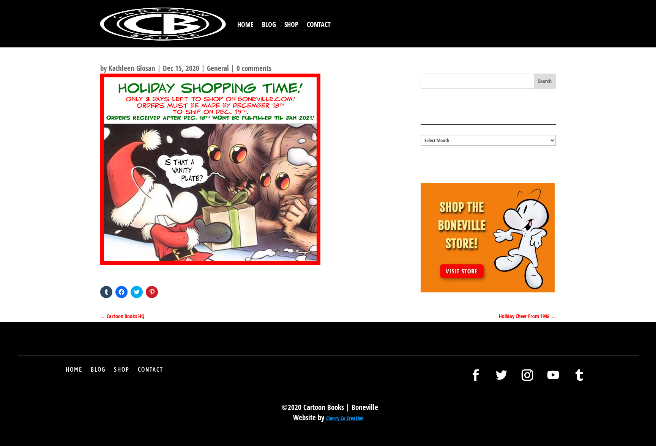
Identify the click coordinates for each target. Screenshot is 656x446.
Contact (319, 24)
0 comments (254, 68)
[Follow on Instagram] (527, 375)
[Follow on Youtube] (553, 375)
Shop (291, 24)
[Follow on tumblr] (579, 375)
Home (245, 24)
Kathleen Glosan (132, 68)
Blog (269, 24)
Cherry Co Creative (344, 418)
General (218, 68)
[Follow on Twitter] (501, 375)
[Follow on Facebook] (475, 375)
